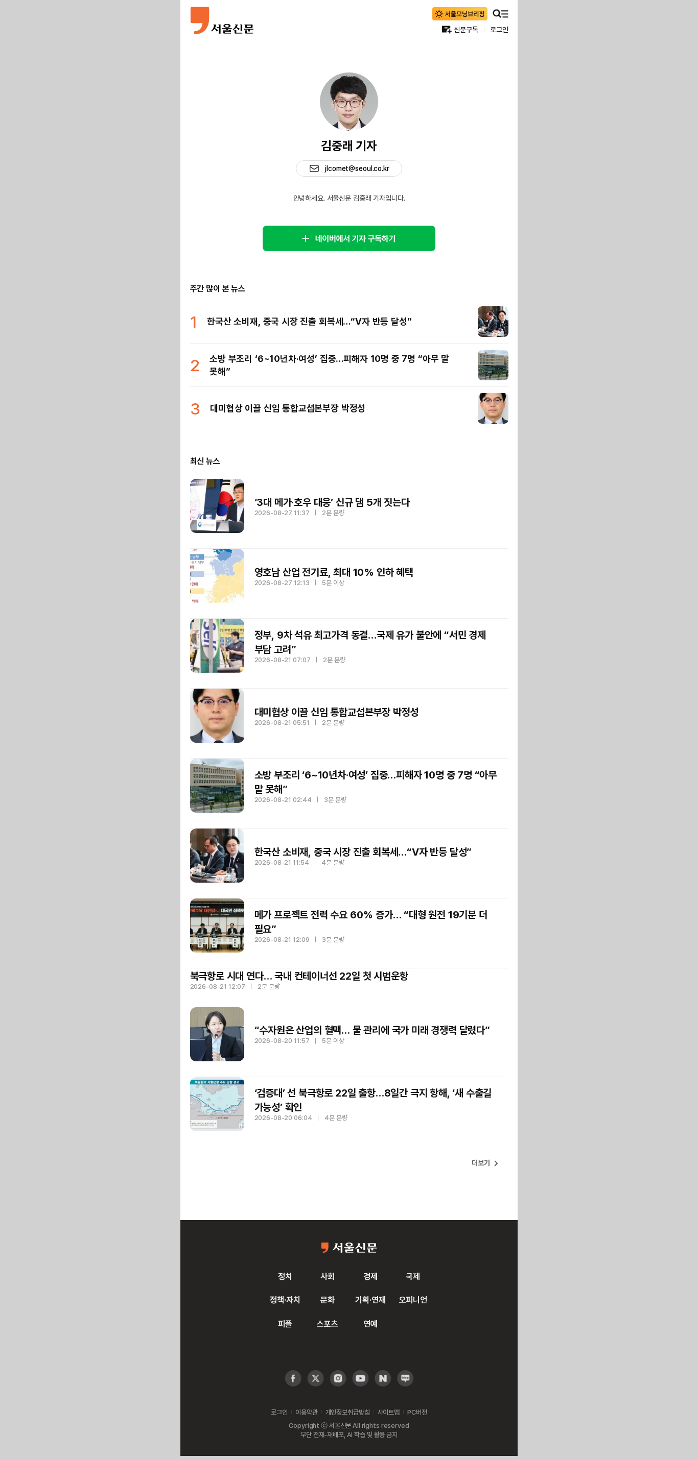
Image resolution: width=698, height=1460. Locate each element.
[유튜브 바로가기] (338, 1378)
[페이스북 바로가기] (293, 1378)
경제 (370, 1276)
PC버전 (417, 1412)
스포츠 (327, 1323)
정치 (285, 1276)
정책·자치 (285, 1299)
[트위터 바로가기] (315, 1378)
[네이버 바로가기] (383, 1378)
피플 (285, 1323)
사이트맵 (389, 1412)
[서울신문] (221, 20)
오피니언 (413, 1299)
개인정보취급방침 (347, 1412)
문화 (327, 1299)
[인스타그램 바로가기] (360, 1378)
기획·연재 (370, 1299)
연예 (370, 1323)
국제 (413, 1276)
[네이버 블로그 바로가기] (405, 1378)
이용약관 (306, 1412)
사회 (327, 1276)
